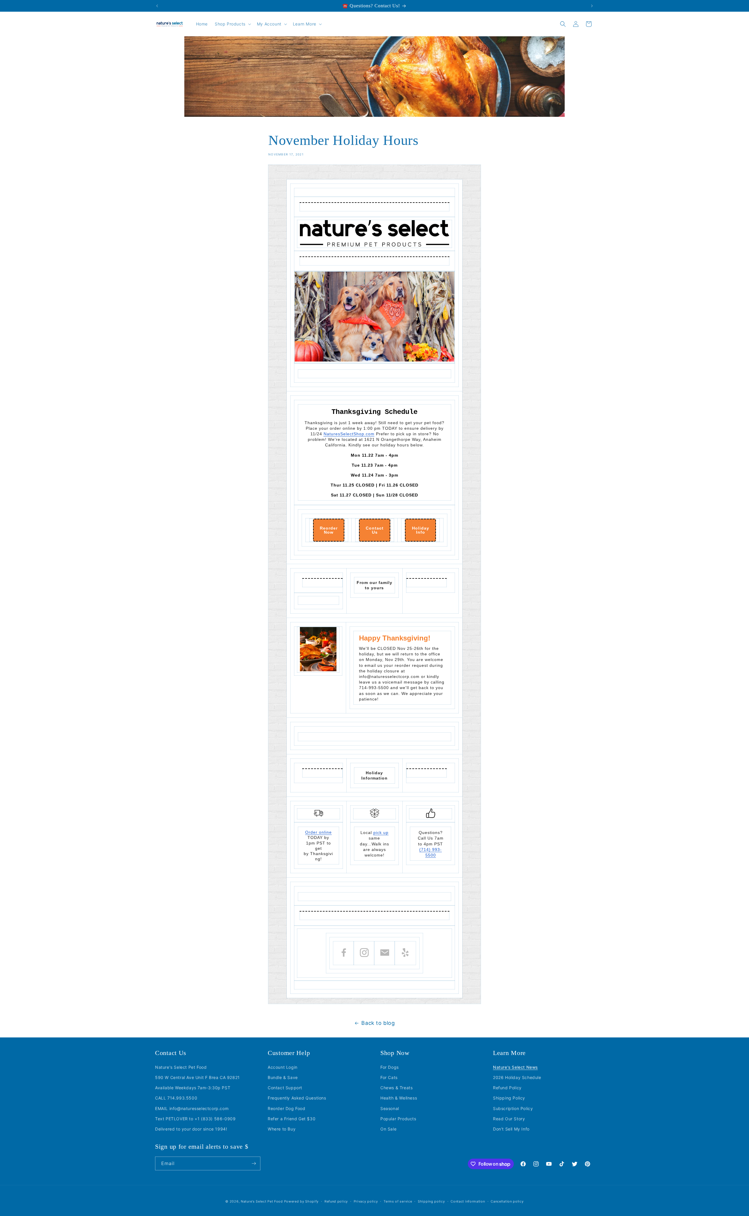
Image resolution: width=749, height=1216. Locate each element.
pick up (381, 832)
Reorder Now (329, 530)
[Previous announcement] (157, 5)
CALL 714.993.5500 (176, 1097)
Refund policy (336, 1201)
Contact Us (375, 530)
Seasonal (389, 1108)
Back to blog (378, 1023)
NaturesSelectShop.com (349, 433)
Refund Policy (507, 1087)
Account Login (283, 1067)
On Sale (388, 1128)
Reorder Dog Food (286, 1108)
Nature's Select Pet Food (181, 1067)
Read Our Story (509, 1118)
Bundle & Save (283, 1077)
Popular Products (398, 1118)
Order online (318, 832)
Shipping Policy (509, 1097)
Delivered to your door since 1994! (191, 1128)
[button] (232, 24)
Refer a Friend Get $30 (291, 1118)
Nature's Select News (515, 1067)
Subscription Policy (513, 1108)
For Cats (389, 1077)
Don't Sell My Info (511, 1128)
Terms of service (398, 1201)
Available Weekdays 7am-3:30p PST (192, 1087)
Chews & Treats (396, 1087)
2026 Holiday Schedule (517, 1077)
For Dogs (389, 1067)
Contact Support (285, 1087)
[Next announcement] (591, 5)
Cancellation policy (507, 1201)
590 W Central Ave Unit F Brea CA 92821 (197, 1077)
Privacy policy (366, 1201)
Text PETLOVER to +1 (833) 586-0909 (195, 1118)
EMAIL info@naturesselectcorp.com (192, 1108)
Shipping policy (431, 1201)
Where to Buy (282, 1128)
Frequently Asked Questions (297, 1097)
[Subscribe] (253, 1163)
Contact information (468, 1201)
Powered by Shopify (301, 1201)
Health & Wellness (398, 1097)
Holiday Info (420, 530)
